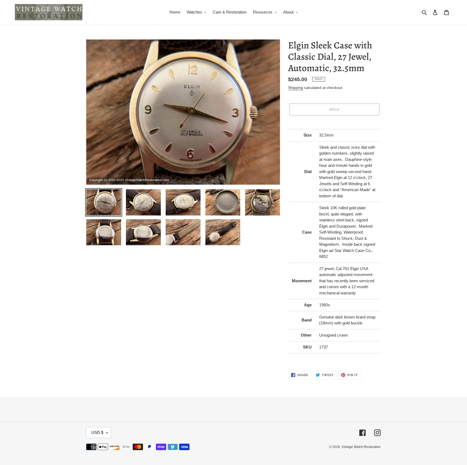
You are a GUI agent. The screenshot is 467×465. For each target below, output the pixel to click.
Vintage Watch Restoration (361, 447)
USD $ (97, 432)
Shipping (295, 87)
